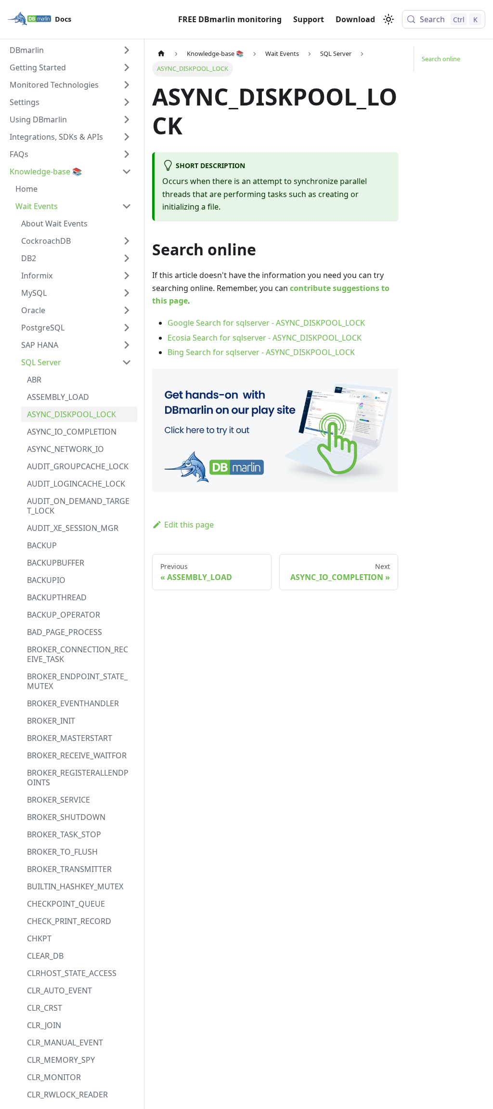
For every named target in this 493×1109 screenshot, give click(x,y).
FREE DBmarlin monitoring (230, 19)
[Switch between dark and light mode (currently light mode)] (388, 19)
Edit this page (189, 524)
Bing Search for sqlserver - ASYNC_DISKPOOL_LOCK (261, 352)
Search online (441, 58)
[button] (70, 50)
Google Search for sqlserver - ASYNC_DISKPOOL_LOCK (266, 322)
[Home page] (161, 53)
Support (308, 19)
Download (355, 19)
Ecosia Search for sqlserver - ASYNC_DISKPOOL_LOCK (265, 337)
